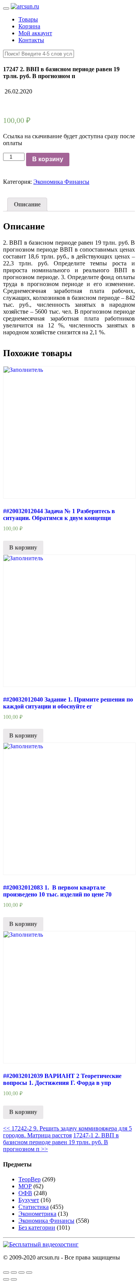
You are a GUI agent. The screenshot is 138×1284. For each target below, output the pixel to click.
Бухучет (28, 1200)
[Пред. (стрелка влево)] (6, 1279)
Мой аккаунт (35, 33)
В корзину (47, 159)
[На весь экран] (21, 1272)
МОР (25, 1186)
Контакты (31, 40)
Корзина (29, 26)
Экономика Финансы (61, 181)
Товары (28, 19)
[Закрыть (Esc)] (6, 1272)
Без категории (36, 1227)
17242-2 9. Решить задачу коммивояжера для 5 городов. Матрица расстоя (67, 1131)
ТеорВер (29, 1179)
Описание (27, 204)
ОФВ (25, 1193)
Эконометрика (37, 1213)
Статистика (33, 1207)
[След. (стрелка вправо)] (14, 1279)
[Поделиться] (14, 1272)
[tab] (27, 204)
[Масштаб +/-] (29, 1272)
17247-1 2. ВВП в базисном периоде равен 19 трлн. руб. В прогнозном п (61, 1142)
